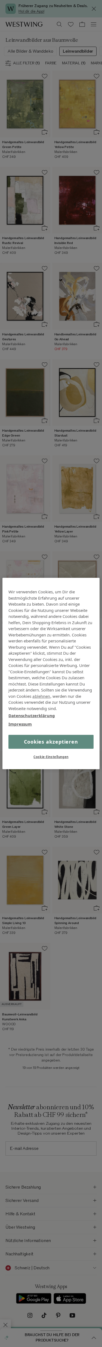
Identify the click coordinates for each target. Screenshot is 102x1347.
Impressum (20, 723)
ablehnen (41, 696)
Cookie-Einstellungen (50, 757)
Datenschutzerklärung (31, 715)
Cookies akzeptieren (51, 741)
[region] (50, 673)
